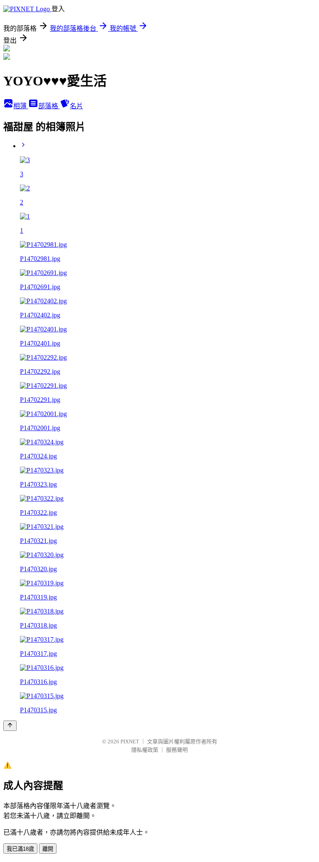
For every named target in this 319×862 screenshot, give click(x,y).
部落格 (49, 106)
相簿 (20, 106)
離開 (47, 849)
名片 (76, 106)
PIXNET (129, 741)
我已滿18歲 (20, 849)
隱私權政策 (144, 750)
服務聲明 (177, 750)
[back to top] (10, 726)
